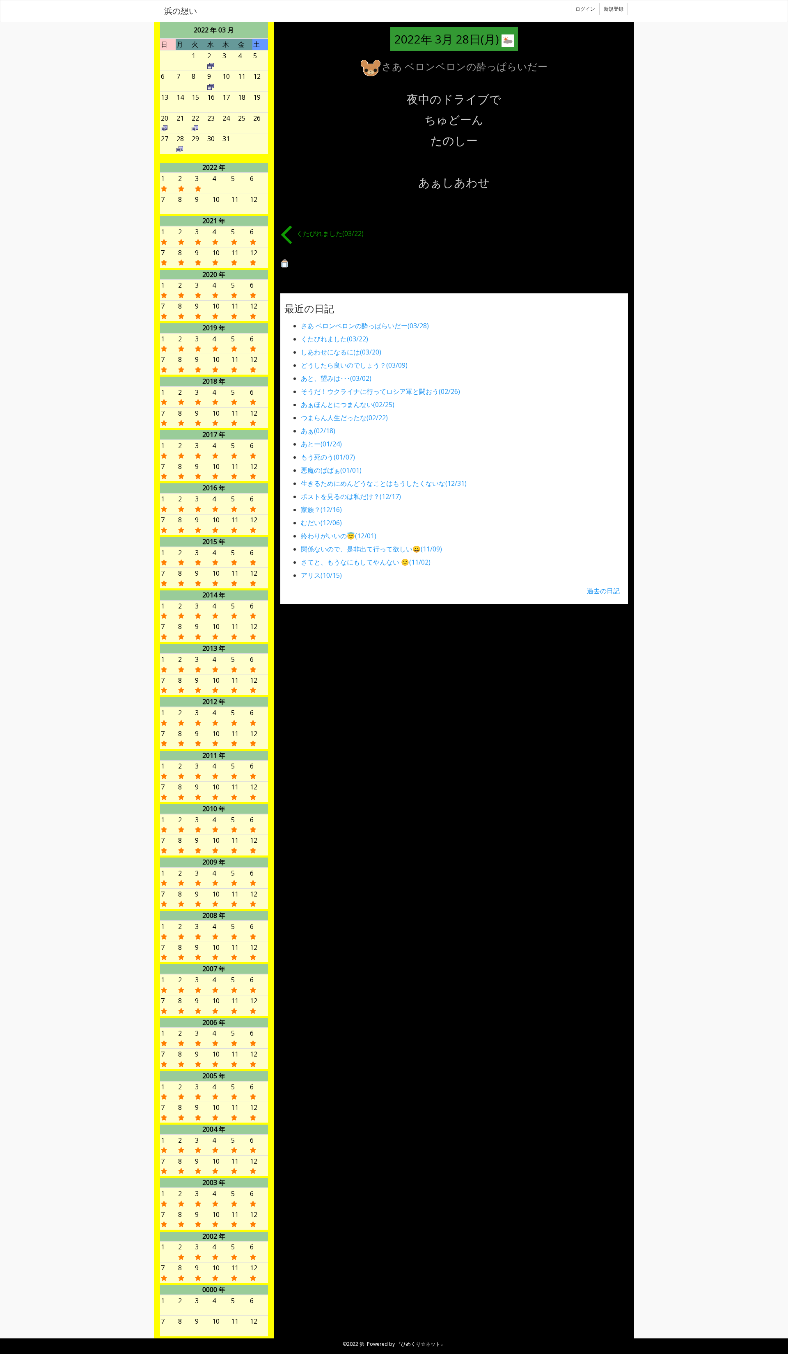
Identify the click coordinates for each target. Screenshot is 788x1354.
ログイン (585, 8)
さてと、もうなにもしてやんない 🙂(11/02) (366, 562)
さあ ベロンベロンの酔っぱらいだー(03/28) (365, 325)
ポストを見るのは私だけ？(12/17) (351, 496)
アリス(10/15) (321, 575)
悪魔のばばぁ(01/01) (331, 470)
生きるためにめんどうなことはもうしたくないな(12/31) (384, 483)
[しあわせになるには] (164, 127)
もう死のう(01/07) (328, 457)
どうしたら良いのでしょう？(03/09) (354, 365)
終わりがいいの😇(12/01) (338, 535)
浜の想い (180, 10)
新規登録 (613, 8)
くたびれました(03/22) (330, 233)
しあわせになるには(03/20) (341, 352)
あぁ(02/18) (318, 430)
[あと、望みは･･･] (210, 65)
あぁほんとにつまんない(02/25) (347, 404)
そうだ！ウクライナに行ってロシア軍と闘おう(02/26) (380, 391)
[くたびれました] (195, 127)
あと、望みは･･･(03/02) (336, 378)
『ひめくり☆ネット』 (420, 1343)
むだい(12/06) (321, 522)
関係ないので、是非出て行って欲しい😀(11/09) (371, 548)
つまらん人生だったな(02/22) (344, 417)
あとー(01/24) (321, 443)
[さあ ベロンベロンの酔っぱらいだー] (179, 148)
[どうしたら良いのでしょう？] (210, 85)
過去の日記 (603, 590)
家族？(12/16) (321, 509)
